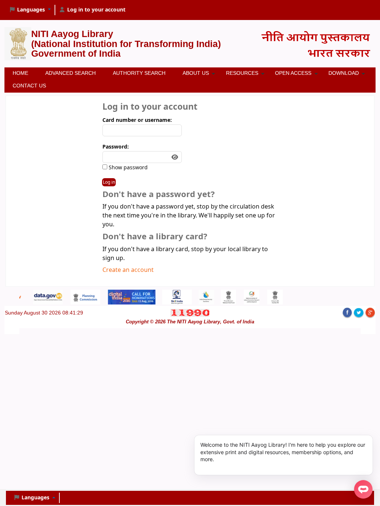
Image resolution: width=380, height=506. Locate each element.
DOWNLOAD (343, 73)
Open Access (293, 73)
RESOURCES (242, 73)
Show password (127, 168)
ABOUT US (196, 73)
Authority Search (139, 73)
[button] (30, 10)
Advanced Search (70, 73)
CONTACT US (29, 86)
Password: (115, 147)
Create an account (128, 270)
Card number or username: (137, 120)
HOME (20, 73)
